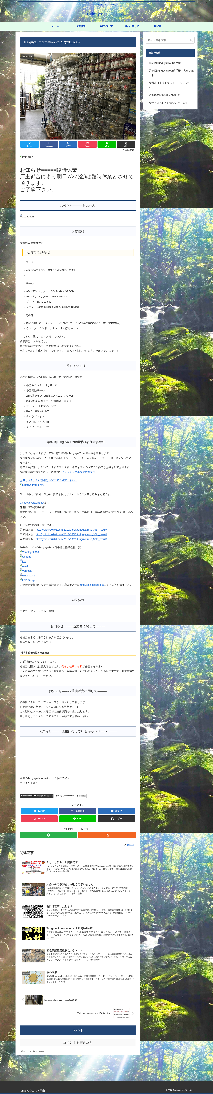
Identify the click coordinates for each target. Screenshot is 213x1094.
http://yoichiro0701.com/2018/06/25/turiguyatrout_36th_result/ (71, 539)
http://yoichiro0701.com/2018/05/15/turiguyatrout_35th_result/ (71, 534)
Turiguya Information (66, 768)
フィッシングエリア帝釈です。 (80, 471)
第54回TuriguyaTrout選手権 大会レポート (171, 73)
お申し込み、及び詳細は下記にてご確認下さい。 (48, 480)
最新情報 (82, 768)
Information (27, 768)
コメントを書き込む (78, 1015)
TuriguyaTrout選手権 (44, 768)
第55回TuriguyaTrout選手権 (165, 63)
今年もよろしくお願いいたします (168, 102)
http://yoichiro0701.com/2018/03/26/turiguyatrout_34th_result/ (71, 529)
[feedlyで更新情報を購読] (48, 807)
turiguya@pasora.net (32, 502)
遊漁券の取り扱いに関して (164, 95)
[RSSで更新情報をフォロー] (107, 807)
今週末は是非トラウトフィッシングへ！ (170, 85)
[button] (191, 40)
